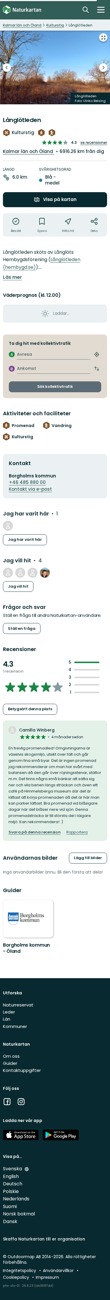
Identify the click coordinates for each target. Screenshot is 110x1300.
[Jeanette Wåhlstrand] (8, 573)
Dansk (10, 1221)
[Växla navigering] (101, 10)
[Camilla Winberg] (8, 526)
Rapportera (77, 832)
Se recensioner (93, 142)
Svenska (13, 1168)
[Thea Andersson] (20, 573)
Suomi (10, 1206)
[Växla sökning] (85, 10)
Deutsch (12, 1183)
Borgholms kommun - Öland (26, 948)
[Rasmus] (45, 573)
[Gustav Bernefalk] (33, 573)
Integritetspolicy (20, 1270)
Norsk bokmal (19, 1213)
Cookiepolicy (16, 1277)
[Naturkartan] (22, 10)
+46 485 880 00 (27, 482)
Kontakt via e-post (30, 489)
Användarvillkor (59, 1270)
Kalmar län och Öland (28, 151)
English (11, 1176)
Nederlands (16, 1198)
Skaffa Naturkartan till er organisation (44, 1239)
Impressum (47, 1277)
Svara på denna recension (34, 832)
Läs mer (12, 277)
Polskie (11, 1191)
